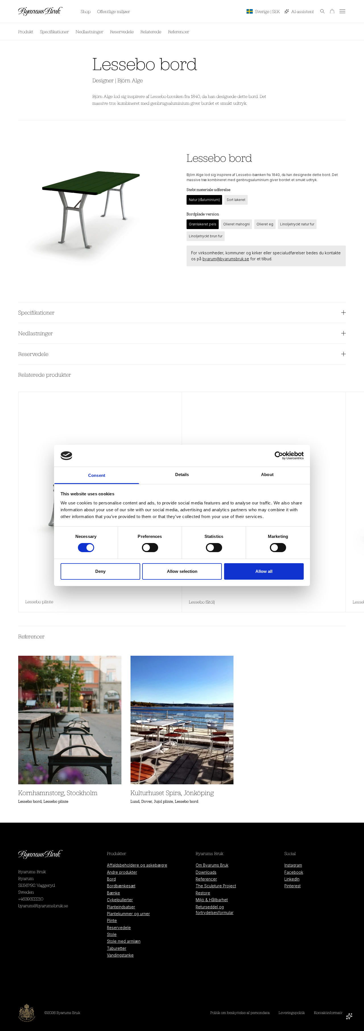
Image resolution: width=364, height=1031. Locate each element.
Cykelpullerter (120, 900)
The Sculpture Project (216, 886)
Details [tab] (182, 474)
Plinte (112, 920)
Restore (203, 893)
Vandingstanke (120, 955)
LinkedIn (291, 879)
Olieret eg (265, 224)
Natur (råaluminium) (204, 200)
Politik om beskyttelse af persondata (240, 1012)
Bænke (113, 893)
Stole (112, 934)
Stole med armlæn (123, 941)
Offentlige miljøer (113, 11)
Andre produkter (122, 872)
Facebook (293, 872)
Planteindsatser (121, 907)
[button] (319, 11)
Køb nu (333, 31)
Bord (111, 879)
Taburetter (116, 948)
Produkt (25, 31)
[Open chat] (349, 1016)
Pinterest (292, 886)
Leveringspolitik (292, 1012)
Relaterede (150, 31)
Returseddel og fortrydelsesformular (214, 910)
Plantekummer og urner (128, 913)
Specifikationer (54, 31)
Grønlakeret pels (202, 224)
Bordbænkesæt (121, 886)
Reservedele (122, 31)
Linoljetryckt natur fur (297, 224)
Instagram (293, 865)
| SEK (267, 11)
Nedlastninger (89, 31)
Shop (85, 11)
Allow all (263, 571)
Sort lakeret (236, 200)
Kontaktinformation (330, 1012)
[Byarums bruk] (40, 11)
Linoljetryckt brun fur (205, 236)
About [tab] (267, 474)
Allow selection (182, 571)
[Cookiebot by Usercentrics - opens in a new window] (279, 455)
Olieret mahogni (236, 224)
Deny (100, 571)
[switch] (150, 547)
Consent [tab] (96, 475)
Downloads (206, 872)
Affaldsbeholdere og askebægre (137, 865)
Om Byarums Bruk (212, 865)
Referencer (178, 31)
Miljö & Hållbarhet (212, 900)
